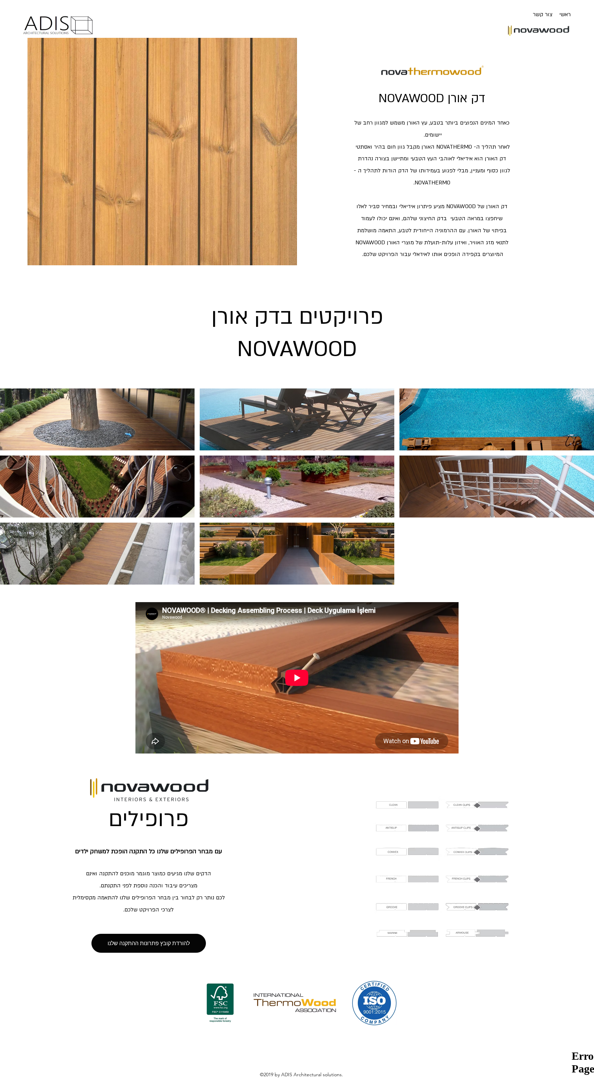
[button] (97, 419)
